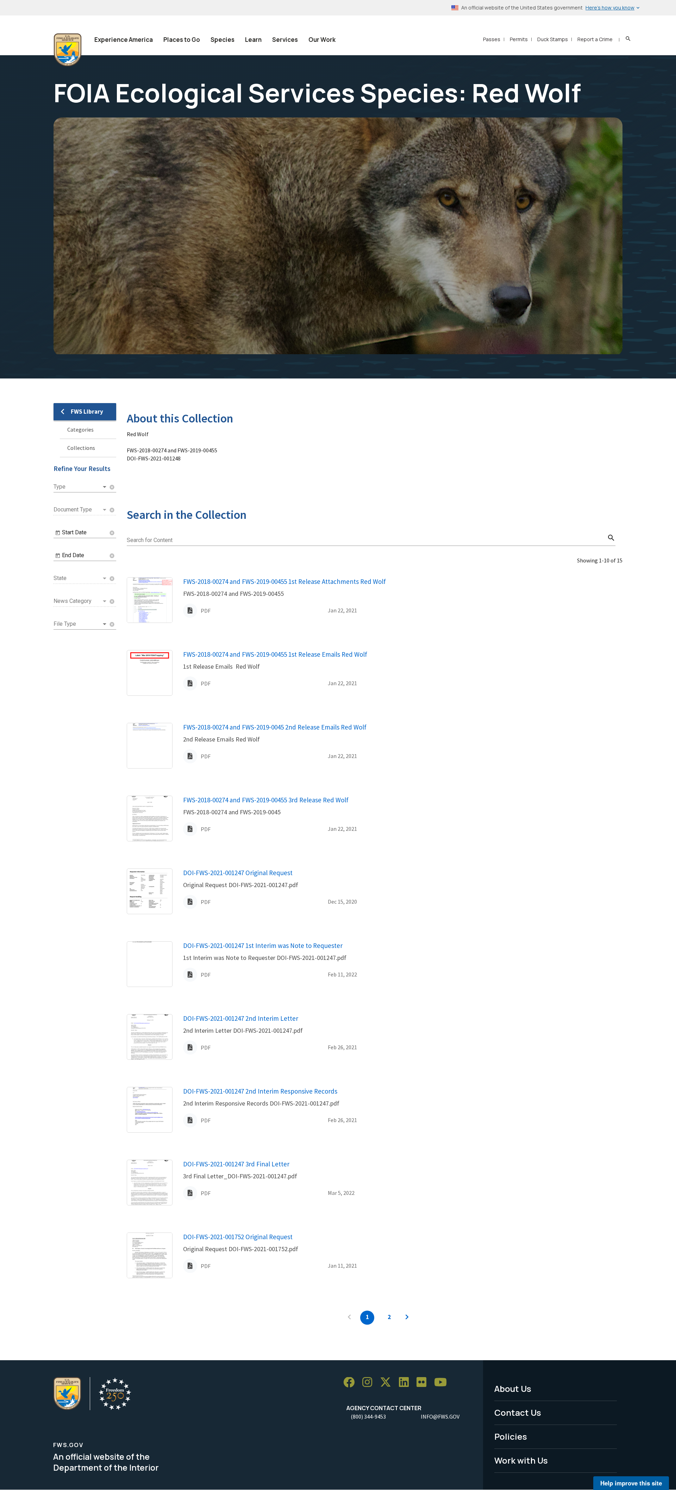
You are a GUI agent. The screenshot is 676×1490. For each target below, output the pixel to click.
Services (285, 40)
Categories (80, 429)
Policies (510, 1436)
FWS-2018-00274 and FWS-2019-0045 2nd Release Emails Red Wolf (275, 727)
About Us (512, 1388)
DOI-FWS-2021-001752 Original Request (238, 1237)
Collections (81, 447)
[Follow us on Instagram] (369, 1382)
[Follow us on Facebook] (351, 1382)
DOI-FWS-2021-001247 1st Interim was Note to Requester (263, 945)
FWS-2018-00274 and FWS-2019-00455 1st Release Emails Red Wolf (275, 654)
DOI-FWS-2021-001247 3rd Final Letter (236, 1164)
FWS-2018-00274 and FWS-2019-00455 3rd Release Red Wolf (266, 800)
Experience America (123, 40)
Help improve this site (631, 1483)
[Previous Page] (349, 1318)
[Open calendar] (58, 533)
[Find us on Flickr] (424, 1382)
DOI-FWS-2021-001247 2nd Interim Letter (240, 1018)
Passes (491, 39)
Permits (519, 39)
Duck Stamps (552, 39)
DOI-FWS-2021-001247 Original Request (238, 872)
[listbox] (81, 487)
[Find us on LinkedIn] (406, 1382)
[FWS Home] (68, 50)
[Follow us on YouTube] (443, 1382)
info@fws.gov (440, 1416)
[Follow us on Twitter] (388, 1382)
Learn (253, 40)
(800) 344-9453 (368, 1416)
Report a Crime (595, 39)
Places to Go (181, 40)
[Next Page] (407, 1318)
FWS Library (87, 411)
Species (222, 40)
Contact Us (517, 1412)
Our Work (322, 40)
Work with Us (521, 1460)
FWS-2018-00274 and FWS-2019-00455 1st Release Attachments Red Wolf (284, 581)
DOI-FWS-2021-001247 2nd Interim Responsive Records (260, 1091)
